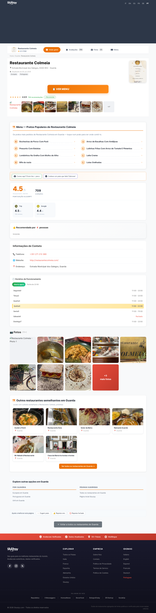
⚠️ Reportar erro (59, 513)
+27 (109, 107)
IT (125, 3)
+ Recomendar (49, 97)
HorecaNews (66, 598)
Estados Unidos (69, 577)
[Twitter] (22, 566)
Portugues (127, 577)
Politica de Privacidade (102, 564)
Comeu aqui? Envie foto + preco (28, 176)
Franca (65, 564)
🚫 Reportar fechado (76, 513)
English (126, 559)
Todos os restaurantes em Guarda (93, 493)
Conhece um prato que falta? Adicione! (61, 176)
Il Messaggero (50, 598)
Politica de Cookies (100, 573)
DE (143, 3)
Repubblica (35, 598)
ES (134, 3)
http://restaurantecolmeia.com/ (44, 260)
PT (148, 3)
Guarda (17, 56)
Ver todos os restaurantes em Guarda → (78, 466)
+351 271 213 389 (38, 254)
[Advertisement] (78, 24)
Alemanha (67, 573)
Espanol (126, 564)
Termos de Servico (100, 568)
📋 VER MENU (60, 89)
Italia (65, 559)
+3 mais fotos (105, 377)
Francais (126, 568)
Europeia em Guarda (20, 493)
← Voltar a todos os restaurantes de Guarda (78, 524)
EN (130, 3)
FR (139, 3)
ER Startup (109, 598)
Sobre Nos (97, 555)
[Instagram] (16, 566)
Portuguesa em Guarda (21, 497)
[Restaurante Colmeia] (15, 106)
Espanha (66, 568)
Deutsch (126, 573)
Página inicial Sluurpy (88, 497)
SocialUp (122, 598)
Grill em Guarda (18, 500)
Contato (96, 559)
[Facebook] (9, 566)
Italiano (126, 555)
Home (12, 56)
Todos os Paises (69, 555)
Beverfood (80, 598)
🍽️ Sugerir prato (43, 513)
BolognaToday (94, 598)
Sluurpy (66, 582)
